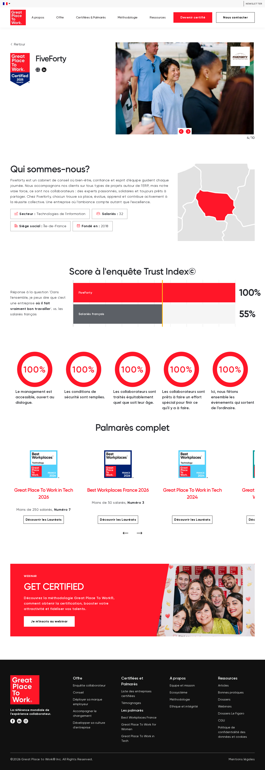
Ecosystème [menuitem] (178, 692)
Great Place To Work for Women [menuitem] (138, 727)
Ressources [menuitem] (158, 17)
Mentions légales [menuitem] (242, 759)
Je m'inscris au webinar (49, 621)
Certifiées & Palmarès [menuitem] (91, 17)
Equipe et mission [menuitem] (182, 685)
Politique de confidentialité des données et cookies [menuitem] (232, 732)
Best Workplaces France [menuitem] (139, 717)
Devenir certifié (192, 17)
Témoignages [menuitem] (131, 703)
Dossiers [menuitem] (224, 699)
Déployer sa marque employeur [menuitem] (87, 702)
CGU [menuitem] (221, 720)
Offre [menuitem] (60, 17)
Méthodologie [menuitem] (128, 17)
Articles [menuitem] (223, 685)
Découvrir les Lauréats (44, 519)
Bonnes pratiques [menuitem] (231, 692)
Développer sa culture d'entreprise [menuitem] (89, 725)
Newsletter (254, 3)
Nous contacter (235, 17)
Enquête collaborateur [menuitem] (89, 685)
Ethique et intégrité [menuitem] (184, 706)
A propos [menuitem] (38, 17)
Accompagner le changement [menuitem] (85, 714)
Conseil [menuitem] (78, 692)
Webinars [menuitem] (225, 706)
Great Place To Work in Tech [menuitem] (137, 739)
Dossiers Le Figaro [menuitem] (231, 713)
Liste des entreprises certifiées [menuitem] (136, 694)
